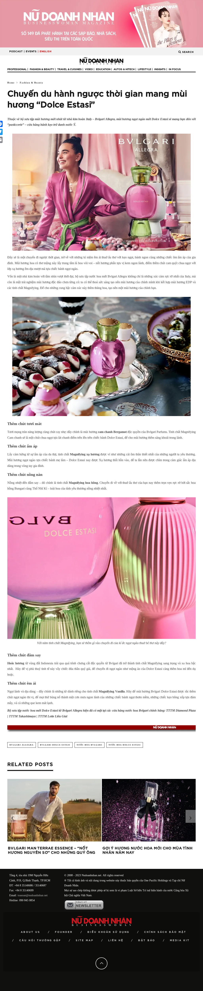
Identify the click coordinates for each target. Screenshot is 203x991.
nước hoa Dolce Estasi (125, 745)
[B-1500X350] (101, 23)
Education (103, 69)
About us (30, 932)
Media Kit (180, 940)
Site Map (85, 940)
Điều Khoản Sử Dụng (108, 932)
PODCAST (16, 51)
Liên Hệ (116, 940)
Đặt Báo (146, 940)
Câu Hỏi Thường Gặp (40, 940)
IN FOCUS (175, 69)
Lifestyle (144, 69)
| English (45, 51)
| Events (30, 51)
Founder (64, 932)
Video (89, 69)
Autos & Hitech (124, 69)
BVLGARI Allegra (22, 745)
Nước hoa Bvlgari (89, 745)
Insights (160, 69)
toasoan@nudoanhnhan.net (33, 895)
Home (11, 82)
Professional (17, 69)
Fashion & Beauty (42, 69)
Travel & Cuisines (69, 69)
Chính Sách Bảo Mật (165, 932)
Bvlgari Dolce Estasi (55, 745)
